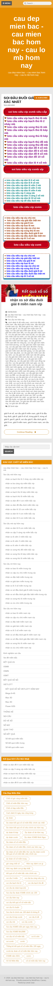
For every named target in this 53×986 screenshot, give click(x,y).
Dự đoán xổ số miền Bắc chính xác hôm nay (24, 847)
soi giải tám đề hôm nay (26, 399)
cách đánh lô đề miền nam (18, 322)
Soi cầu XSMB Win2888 (15, 932)
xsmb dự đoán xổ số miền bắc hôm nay (22, 951)
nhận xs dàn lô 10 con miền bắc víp (20, 509)
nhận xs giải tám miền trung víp (18, 581)
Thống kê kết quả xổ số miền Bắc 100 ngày (23, 946)
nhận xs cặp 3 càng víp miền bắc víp (21, 532)
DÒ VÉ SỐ (8, 721)
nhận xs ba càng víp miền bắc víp (19, 483)
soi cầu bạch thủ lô (13, 883)
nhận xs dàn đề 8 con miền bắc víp (18, 782)
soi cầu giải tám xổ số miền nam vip (30, 377)
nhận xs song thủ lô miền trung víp (20, 599)
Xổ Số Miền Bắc (12, 961)
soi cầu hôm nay (12, 898)
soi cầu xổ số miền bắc (15, 937)
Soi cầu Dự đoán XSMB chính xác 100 (21, 893)
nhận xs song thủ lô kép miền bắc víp (21, 554)
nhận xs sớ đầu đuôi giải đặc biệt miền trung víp (26, 594)
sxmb (22, 941)
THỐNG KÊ (8, 712)
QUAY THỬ (8, 730)
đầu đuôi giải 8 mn (26, 327)
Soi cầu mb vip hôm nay (13, 523)
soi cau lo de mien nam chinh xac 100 (24, 386)
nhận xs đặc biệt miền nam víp (18, 622)
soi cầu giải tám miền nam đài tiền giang (29, 355)
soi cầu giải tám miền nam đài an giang (20, 349)
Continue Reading (27, 433)
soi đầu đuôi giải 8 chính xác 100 (22, 395)
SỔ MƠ (6, 725)
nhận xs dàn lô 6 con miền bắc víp (20, 518)
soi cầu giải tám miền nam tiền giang (19, 371)
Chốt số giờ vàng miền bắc (17, 798)
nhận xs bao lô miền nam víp (17, 613)
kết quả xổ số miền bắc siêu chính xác (21, 873)
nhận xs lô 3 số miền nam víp (18, 630)
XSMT (6, 675)
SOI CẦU (7, 716)
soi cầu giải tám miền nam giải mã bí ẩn (24, 364)
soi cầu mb (10, 922)
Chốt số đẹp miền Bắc (15, 808)
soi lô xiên (35, 937)
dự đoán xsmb (12, 837)
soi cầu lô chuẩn (12, 907)
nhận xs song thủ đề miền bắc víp (20, 550)
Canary (43, 980)
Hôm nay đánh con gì (34, 864)
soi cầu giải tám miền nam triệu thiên (24, 372)
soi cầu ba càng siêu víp (34, 878)
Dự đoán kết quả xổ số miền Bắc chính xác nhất (25, 823)
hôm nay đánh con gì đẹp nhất (18, 869)
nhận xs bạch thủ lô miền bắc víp (19, 496)
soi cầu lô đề (34, 917)
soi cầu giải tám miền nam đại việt (18, 357)
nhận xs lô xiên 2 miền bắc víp (18, 537)
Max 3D (8, 698)
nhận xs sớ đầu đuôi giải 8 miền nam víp (22, 635)
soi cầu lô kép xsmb (14, 917)
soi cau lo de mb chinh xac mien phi (27, 383)
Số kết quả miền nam (14, 747)
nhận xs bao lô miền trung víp (18, 568)
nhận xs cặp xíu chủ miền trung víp (20, 573)
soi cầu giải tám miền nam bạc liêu (23, 339)
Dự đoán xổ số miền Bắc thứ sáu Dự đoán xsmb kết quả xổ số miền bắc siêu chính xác (25, 853)
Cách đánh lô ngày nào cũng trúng (19, 813)
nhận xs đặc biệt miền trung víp (18, 577)
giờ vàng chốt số (13, 864)
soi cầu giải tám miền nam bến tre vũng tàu (23, 342)
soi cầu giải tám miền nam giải (25, 363)
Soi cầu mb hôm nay (12, 474)
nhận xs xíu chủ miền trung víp (18, 603)
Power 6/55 (10, 706)
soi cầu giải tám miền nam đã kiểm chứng (25, 347)
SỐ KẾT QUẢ (9, 734)
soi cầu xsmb (27, 922)
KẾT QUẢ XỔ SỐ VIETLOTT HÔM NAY (22, 689)
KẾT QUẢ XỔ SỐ (10, 680)
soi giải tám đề (32, 397)
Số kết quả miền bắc (14, 739)
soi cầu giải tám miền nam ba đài (21, 335)
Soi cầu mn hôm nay (16, 320)
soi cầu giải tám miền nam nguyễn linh (30, 369)
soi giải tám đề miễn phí (18, 403)
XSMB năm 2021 (13, 956)
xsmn (28, 956)
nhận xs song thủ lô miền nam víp (20, 643)
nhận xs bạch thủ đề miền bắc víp (20, 488)
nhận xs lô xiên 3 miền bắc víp (18, 541)
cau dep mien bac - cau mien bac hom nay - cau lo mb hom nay (26, 42)
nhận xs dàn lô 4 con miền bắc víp (20, 514)
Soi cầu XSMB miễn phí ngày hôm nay (21, 927)
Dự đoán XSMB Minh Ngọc (35, 837)
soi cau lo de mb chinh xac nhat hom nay (25, 384)
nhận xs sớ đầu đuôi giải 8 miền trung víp (23, 590)
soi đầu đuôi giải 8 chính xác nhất (23, 396)
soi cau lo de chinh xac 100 (16, 379)
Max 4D (8, 702)
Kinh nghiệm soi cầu (12, 653)
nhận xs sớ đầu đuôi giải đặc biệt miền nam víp (25, 639)
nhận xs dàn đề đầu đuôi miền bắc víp (21, 505)
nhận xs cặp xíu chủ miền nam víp (20, 617)
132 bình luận (12, 406)
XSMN (6, 671)
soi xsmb (9, 941)
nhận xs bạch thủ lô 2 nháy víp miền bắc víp (24, 479)
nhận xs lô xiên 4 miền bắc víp (18, 545)
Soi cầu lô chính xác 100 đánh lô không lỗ (22, 912)
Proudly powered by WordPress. (28, 980)
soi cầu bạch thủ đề (35, 883)
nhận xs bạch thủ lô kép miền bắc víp (21, 492)
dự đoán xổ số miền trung (16, 859)
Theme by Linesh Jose (26, 983)
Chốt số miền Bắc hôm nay (17, 803)
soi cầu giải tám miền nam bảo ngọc (24, 340)
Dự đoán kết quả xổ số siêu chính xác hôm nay (25, 828)
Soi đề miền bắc (10, 658)
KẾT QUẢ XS (9, 662)
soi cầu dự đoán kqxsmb (16, 888)
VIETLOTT (8, 684)
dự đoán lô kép (12, 832)
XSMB (6, 666)
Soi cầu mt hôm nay (12, 564)
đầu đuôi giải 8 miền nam (24, 324)
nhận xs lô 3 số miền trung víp (18, 586)
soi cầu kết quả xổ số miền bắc (18, 903)
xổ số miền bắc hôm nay (35, 961)
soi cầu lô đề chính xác (14, 393)
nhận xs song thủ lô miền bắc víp (19, 558)
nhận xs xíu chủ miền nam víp (18, 648)
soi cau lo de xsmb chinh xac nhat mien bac (27, 391)
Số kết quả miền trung (14, 743)
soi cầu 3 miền (12, 878)
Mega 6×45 (10, 693)
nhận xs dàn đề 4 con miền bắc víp (20, 501)
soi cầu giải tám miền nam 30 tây (23, 331)
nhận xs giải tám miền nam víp (18, 626)
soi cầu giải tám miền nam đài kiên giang (24, 350)
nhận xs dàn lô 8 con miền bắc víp (20, 528)
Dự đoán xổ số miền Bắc (16, 842)
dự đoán (9, 818)
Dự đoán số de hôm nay (34, 832)
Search (9, 451)
